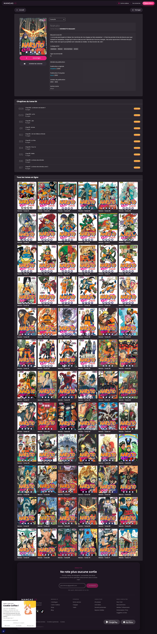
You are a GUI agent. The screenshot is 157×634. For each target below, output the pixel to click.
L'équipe (75, 605)
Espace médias (99, 610)
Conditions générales (53, 622)
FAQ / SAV (120, 602)
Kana (52, 75)
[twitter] (37, 611)
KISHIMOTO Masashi (67, 29)
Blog (52, 610)
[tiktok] (42, 611)
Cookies (62, 622)
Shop (52, 607)
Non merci (7, 625)
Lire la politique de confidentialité (10, 620)
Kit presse (98, 602)
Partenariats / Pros (122, 610)
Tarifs (74, 607)
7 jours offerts (148, 3)
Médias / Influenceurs (123, 607)
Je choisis (18, 625)
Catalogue (54, 602)
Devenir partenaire (100, 607)
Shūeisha (53, 69)
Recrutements (121, 605)
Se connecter (136, 3)
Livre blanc (98, 605)
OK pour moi (30, 625)
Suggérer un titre (122, 613)
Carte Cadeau (55, 605)
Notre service (77, 602)
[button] (3, 631)
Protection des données (38, 622)
